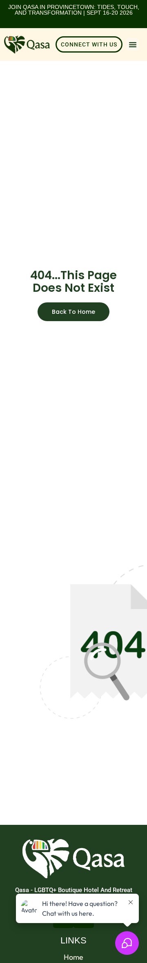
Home (73, 957)
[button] (133, 44)
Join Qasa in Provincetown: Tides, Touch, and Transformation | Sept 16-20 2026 (73, 10)
